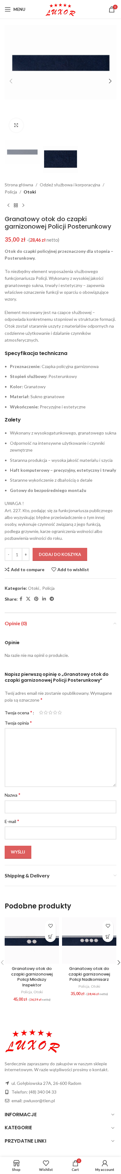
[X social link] (28, 599)
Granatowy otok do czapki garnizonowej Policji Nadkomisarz (89, 974)
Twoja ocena (18, 712)
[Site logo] (60, 8)
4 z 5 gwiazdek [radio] (55, 712)
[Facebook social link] (21, 599)
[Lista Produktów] (16, 205)
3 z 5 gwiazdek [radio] (50, 712)
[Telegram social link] (52, 599)
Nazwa (12, 795)
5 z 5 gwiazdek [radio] (59, 712)
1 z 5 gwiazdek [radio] (41, 712)
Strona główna (19, 184)
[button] (11, 81)
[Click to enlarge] (16, 125)
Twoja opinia (18, 723)
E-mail (12, 821)
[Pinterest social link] (36, 599)
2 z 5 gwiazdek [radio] (45, 712)
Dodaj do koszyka (60, 554)
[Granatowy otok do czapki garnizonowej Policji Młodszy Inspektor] (32, 940)
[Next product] (23, 205)
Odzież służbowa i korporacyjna (70, 184)
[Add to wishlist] (50, 925)
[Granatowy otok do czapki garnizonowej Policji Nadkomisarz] (89, 940)
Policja (11, 191)
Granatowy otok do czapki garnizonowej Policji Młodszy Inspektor (32, 977)
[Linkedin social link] (44, 599)
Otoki (30, 191)
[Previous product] (8, 205)
